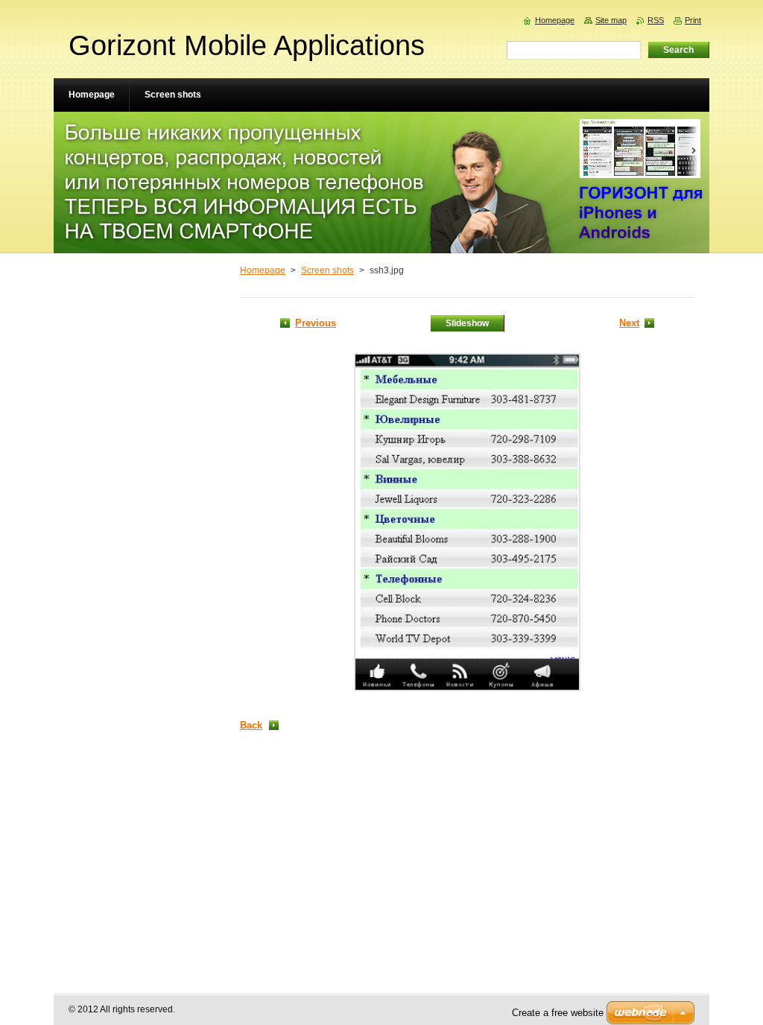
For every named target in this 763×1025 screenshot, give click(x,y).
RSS (656, 20)
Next (629, 323)
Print (693, 20)
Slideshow (467, 323)
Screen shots (327, 270)
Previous (315, 323)
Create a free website (558, 1012)
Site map (611, 20)
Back (251, 725)
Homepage (262, 270)
